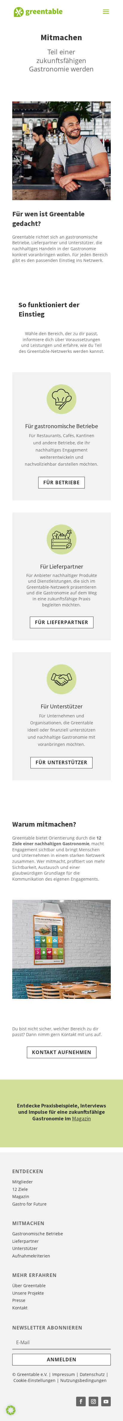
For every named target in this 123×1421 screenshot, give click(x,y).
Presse (18, 1300)
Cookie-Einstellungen (35, 1380)
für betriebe (61, 482)
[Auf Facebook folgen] (81, 1401)
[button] (10, 1410)
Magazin (81, 1118)
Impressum (63, 1374)
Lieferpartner (25, 1241)
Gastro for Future (29, 1204)
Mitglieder (22, 1182)
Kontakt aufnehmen (61, 1052)
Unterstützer (25, 1248)
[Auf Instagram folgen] (93, 1401)
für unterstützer (61, 762)
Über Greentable (29, 1285)
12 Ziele (20, 1189)
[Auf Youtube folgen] (106, 1401)
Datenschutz (92, 1374)
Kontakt (19, 1308)
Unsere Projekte (28, 1293)
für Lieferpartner (61, 622)
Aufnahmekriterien (31, 1256)
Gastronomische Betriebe (37, 1233)
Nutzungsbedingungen (83, 1380)
